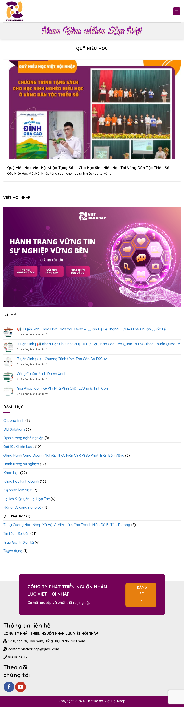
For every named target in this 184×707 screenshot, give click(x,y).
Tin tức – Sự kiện (16, 533)
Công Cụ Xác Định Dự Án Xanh (41, 374)
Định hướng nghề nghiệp (23, 438)
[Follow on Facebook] (9, 687)
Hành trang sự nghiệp (21, 464)
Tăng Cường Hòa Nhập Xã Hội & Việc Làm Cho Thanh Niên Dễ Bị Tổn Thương (66, 524)
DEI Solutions (14, 429)
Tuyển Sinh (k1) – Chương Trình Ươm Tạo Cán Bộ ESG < (62, 359)
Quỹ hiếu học (14, 516)
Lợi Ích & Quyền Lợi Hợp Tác (26, 499)
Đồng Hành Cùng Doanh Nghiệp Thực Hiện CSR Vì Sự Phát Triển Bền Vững (63, 455)
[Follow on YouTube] (20, 687)
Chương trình (13, 420)
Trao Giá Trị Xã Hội (18, 542)
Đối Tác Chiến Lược (18, 446)
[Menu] (176, 11)
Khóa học (11, 472)
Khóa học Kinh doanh (21, 481)
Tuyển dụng (12, 551)
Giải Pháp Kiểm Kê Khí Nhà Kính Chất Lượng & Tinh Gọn (62, 388)
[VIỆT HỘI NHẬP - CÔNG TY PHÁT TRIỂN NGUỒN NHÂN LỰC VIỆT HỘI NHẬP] (14, 11)
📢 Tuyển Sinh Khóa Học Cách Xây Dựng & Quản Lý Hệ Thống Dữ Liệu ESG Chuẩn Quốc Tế (91, 329)
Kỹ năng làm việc (17, 490)
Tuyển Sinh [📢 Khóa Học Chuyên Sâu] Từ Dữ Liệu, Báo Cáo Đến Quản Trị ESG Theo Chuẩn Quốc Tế (98, 344)
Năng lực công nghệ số (22, 507)
